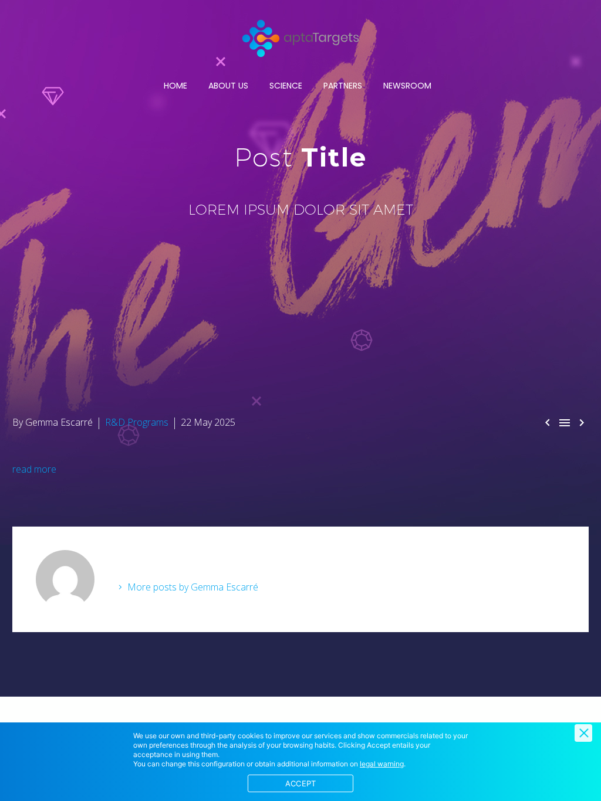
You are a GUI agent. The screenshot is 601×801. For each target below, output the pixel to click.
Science (285, 85)
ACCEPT (300, 783)
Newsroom (407, 85)
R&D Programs (136, 422)
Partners (342, 85)
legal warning (382, 763)
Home (175, 85)
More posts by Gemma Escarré (192, 587)
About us (228, 85)
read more (34, 469)
